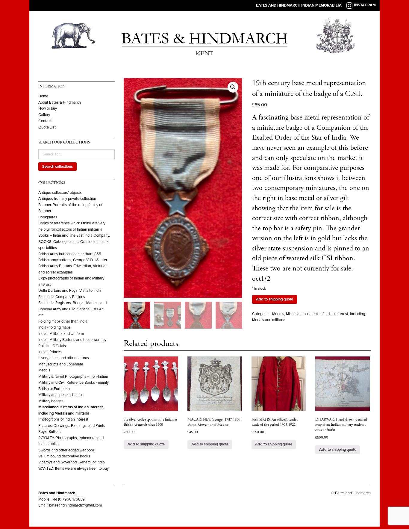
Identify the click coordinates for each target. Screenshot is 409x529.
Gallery (44, 115)
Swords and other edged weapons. (67, 450)
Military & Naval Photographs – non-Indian (73, 376)
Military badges (50, 401)
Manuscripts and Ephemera (60, 364)
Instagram (365, 5)
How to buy (47, 108)
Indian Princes (50, 352)
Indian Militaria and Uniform (61, 333)
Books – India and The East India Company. (74, 235)
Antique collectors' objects (60, 192)
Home (43, 96)
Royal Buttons (49, 431)
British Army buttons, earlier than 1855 (69, 254)
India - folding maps (54, 327)
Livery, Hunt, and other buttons (63, 358)
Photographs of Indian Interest (63, 419)
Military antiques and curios (61, 394)
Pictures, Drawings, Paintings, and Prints (71, 425)
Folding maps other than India (62, 321)
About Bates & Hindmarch (59, 102)
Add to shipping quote (274, 299)
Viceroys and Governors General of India (71, 462)
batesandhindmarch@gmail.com (75, 505)
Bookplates (47, 217)
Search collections (57, 166)
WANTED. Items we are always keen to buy (73, 468)
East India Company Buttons (61, 296)
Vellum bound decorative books (64, 456)
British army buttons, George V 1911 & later (72, 260)
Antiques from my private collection (67, 198)
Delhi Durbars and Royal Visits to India (70, 290)
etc (40, 315)
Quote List (47, 127)
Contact (44, 121)
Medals (44, 370)
